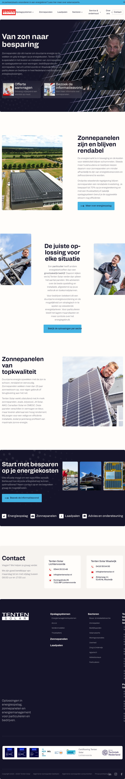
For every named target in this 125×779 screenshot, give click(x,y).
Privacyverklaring (101, 774)
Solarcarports (94, 633)
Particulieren (94, 662)
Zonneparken (94, 623)
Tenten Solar (122, 618)
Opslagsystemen (60, 614)
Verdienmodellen (58, 628)
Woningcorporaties (96, 638)
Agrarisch (93, 653)
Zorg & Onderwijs (96, 648)
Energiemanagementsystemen (64, 618)
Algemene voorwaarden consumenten (77, 774)
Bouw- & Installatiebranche (99, 618)
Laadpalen (62, 12)
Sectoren (93, 614)
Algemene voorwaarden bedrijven (46, 774)
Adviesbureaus (95, 657)
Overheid (92, 643)
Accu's (54, 623)
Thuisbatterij (57, 633)
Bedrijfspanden (95, 628)
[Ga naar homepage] (20, 616)
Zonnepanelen (45, 12)
